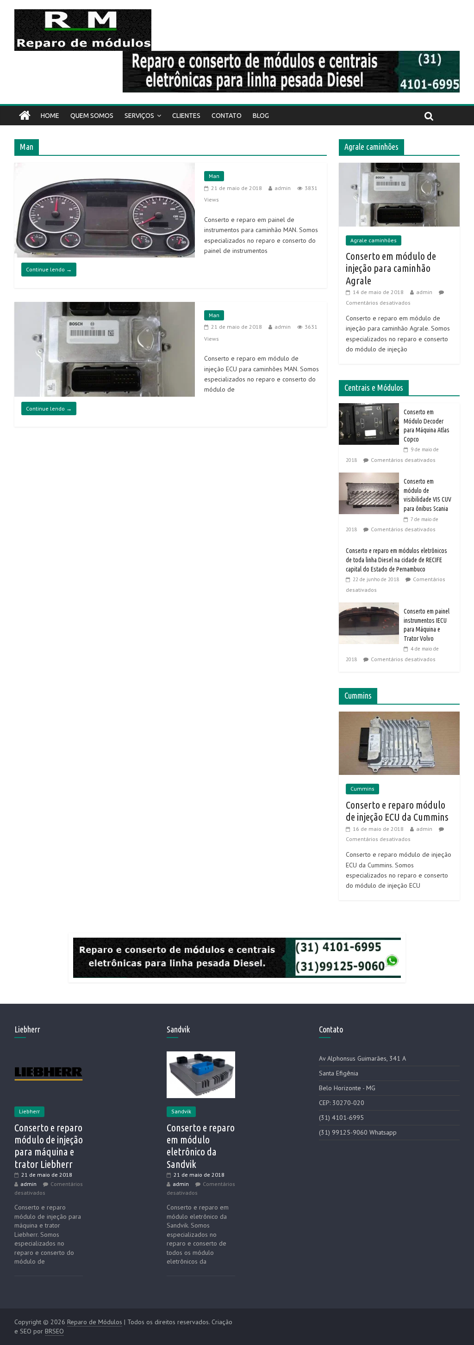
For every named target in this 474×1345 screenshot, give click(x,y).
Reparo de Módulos (94, 1322)
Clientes (186, 115)
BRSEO (54, 1331)
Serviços (139, 115)
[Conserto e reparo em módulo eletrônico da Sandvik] (201, 1055)
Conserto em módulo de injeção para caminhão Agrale (391, 268)
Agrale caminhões (373, 240)
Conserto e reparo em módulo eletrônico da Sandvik (201, 1146)
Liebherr (29, 1111)
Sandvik (181, 1111)
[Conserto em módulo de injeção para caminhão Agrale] (399, 168)
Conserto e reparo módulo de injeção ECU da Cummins (397, 811)
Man (214, 175)
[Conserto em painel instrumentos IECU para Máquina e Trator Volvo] (371, 607)
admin (282, 187)
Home (50, 115)
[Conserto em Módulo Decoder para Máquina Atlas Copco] (371, 408)
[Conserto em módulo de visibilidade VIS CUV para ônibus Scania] (371, 477)
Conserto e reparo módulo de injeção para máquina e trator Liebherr (48, 1146)
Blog (261, 115)
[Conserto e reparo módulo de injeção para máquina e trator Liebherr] (48, 1055)
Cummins (362, 788)
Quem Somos (91, 115)
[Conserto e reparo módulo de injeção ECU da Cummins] (399, 716)
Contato (227, 115)
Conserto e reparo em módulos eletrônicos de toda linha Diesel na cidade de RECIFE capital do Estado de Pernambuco (396, 559)
